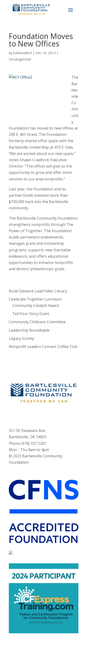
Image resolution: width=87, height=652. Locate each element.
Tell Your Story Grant (30, 313)
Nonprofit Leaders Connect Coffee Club (43, 346)
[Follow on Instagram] (39, 415)
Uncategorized (20, 59)
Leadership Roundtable (29, 330)
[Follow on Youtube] (48, 415)
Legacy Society (21, 338)
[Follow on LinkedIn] (57, 415)
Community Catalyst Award (35, 305)
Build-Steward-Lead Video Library (38, 291)
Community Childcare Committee (37, 321)
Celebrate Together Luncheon (35, 299)
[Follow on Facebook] (29, 415)
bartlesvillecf (22, 53)
